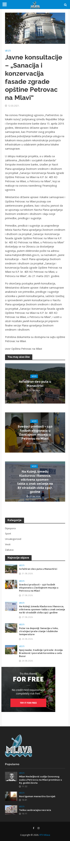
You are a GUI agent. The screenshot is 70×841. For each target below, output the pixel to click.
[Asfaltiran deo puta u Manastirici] (11, 568)
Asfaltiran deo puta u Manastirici (35, 383)
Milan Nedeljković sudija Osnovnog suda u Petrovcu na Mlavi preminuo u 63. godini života (40, 779)
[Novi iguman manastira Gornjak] (11, 796)
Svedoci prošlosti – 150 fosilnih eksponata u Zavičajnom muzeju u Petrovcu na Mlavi (35, 432)
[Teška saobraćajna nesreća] (11, 809)
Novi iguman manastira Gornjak (37, 796)
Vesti (8, 50)
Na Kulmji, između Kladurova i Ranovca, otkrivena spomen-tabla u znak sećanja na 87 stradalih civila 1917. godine (35, 481)
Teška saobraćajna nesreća (35, 810)
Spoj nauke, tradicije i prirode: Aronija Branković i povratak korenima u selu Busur (41, 653)
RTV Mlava (44, 834)
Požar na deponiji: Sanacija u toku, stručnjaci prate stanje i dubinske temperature (38, 631)
